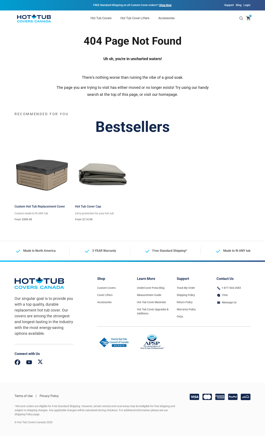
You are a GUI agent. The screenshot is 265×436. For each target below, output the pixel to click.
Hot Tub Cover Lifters (134, 18)
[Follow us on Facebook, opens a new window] (17, 363)
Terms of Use (24, 396)
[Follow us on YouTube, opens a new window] (29, 363)
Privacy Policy (49, 396)
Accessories (166, 18)
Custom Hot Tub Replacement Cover (40, 206)
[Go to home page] (34, 18)
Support (229, 5)
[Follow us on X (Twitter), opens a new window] (40, 363)
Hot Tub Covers (101, 18)
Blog (239, 5)
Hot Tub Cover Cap (88, 206)
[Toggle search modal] (241, 18)
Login (246, 5)
